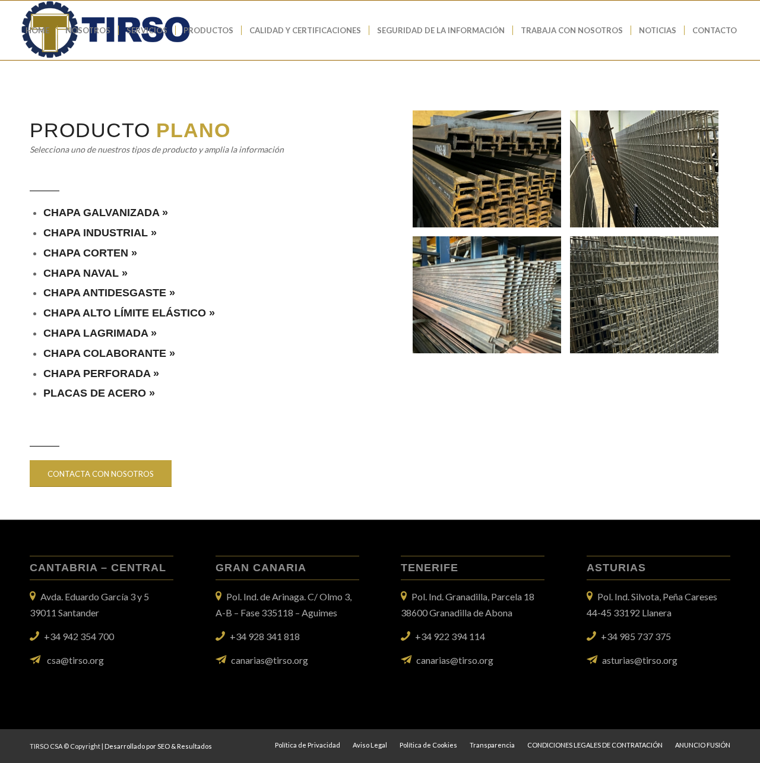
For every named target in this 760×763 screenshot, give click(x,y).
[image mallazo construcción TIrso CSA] (648, 299)
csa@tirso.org (75, 660)
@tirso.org (655, 660)
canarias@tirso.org (269, 660)
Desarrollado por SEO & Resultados (158, 746)
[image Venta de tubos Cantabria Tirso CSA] (491, 299)
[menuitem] (37, 30)
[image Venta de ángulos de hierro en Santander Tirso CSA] (491, 173)
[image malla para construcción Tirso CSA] (648, 173)
